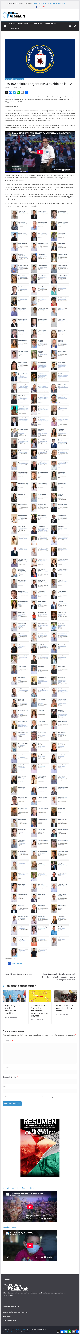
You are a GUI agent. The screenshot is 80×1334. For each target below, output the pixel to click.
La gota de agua (9, 1227)
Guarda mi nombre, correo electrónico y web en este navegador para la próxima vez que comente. (41, 1097)
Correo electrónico (10, 1077)
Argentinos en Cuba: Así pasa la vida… (18, 1188)
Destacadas (8, 79)
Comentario (8, 1041)
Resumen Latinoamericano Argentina (15, 1312)
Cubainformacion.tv (9, 1320)
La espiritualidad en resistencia (42, 3)
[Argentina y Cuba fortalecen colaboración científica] (14, 992)
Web (4, 1086)
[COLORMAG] (16, 1284)
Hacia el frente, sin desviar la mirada (18, 974)
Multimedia (49, 24)
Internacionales (24, 24)
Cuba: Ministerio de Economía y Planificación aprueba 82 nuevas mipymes (39, 1010)
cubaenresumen (23, 88)
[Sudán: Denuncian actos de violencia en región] (65, 992)
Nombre (6, 1067)
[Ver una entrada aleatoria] (75, 26)
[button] (14, 23)
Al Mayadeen (7, 1316)
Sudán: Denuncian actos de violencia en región (65, 1008)
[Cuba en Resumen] (5, 26)
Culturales (37, 24)
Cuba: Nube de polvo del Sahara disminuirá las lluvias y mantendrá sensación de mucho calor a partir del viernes (58, 977)
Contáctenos (14, 28)
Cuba (11, 24)
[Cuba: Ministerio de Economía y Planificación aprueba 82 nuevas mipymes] (40, 992)
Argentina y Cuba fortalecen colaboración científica (12, 1009)
